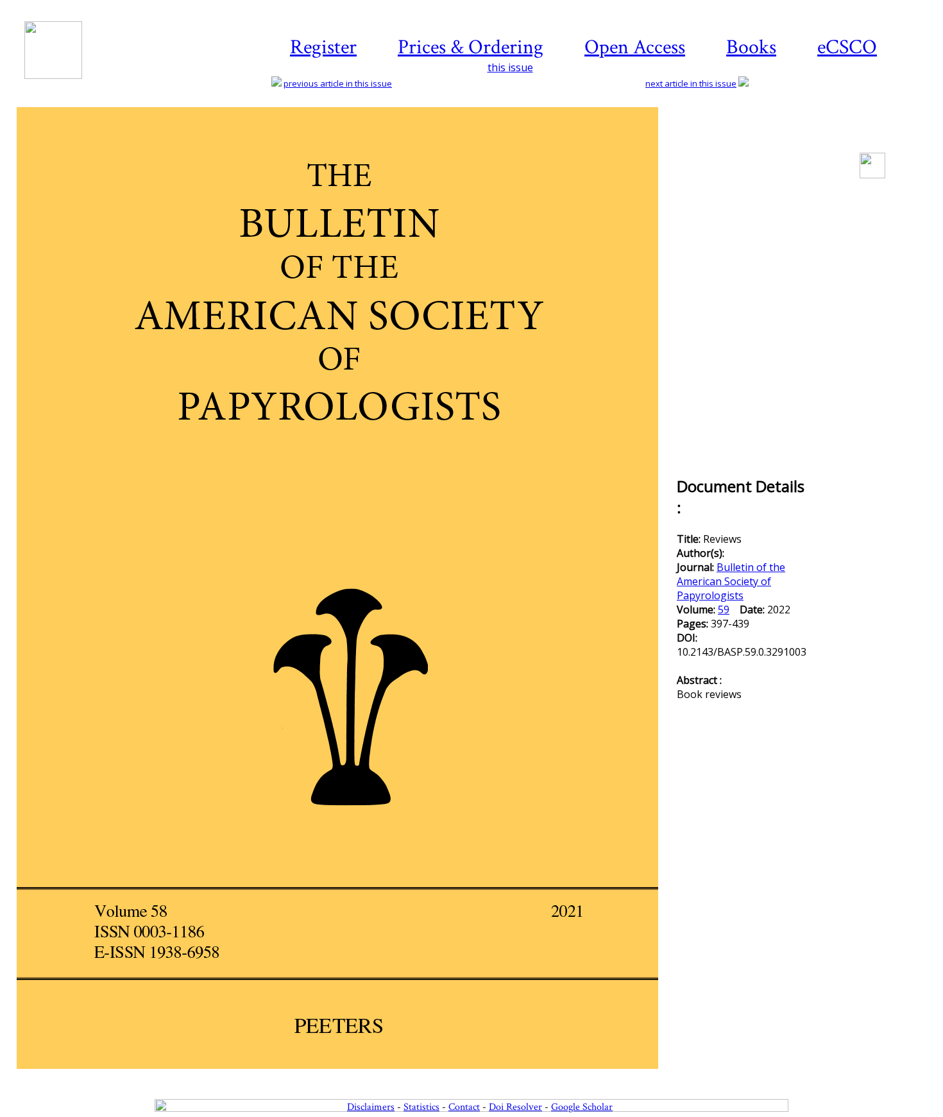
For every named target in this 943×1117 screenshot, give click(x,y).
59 (723, 609)
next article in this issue (690, 83)
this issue (510, 67)
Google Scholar (582, 1107)
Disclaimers (371, 1107)
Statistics (421, 1107)
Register (323, 47)
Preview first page (345, 1076)
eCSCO (847, 47)
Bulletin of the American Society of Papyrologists (731, 581)
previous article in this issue (338, 83)
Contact (464, 1107)
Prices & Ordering (470, 47)
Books (751, 47)
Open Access (634, 47)
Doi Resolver (515, 1107)
